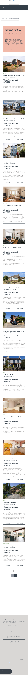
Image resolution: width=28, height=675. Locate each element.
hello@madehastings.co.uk (11, 642)
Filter (4, 7)
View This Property (8, 49)
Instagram (17, 650)
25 (18, 570)
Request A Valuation (12, 625)
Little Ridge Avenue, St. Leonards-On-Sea (14, 118)
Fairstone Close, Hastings (9, 458)
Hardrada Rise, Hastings (9, 502)
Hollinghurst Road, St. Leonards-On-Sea (13, 331)
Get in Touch (14, 599)
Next (15, 575)
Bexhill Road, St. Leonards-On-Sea (12, 247)
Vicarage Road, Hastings (9, 162)
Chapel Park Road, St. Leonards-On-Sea (13, 546)
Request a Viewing (20, 96)
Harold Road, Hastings (9, 374)
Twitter (14, 650)
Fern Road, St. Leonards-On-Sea (11, 288)
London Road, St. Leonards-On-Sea (12, 416)
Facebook (10, 650)
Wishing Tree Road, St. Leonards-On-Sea (14, 75)
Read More (8, 96)
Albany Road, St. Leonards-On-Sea (12, 205)
